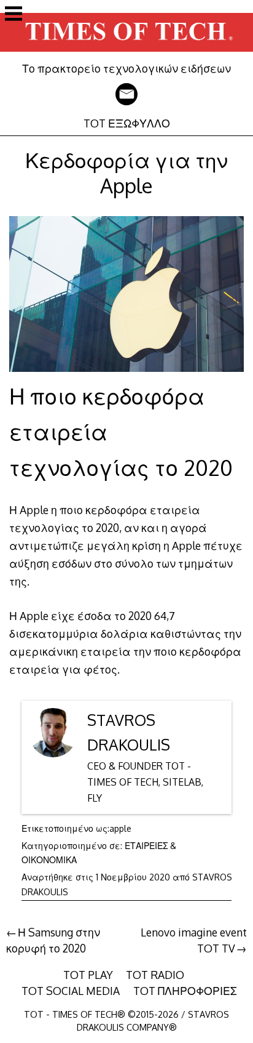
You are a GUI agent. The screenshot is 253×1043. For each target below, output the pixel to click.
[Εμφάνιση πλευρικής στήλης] (13, 15)
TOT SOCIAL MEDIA (70, 990)
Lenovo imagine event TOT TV (194, 940)
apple (120, 828)
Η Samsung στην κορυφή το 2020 (53, 940)
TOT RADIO (155, 974)
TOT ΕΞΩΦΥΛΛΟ (127, 123)
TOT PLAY (88, 974)
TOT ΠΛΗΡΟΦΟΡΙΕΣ (185, 990)
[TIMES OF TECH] (126, 53)
